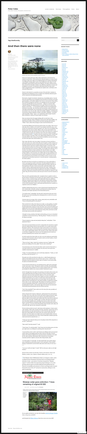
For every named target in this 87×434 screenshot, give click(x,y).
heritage (63, 129)
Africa (9, 61)
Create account (65, 163)
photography (64, 142)
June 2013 (64, 98)
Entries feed (64, 165)
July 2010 (64, 113)
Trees (63, 153)
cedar (16, 61)
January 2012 (64, 104)
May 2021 (64, 70)
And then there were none (24, 46)
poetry (63, 144)
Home (72, 9)
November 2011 (65, 107)
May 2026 (64, 65)
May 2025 (64, 66)
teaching (64, 149)
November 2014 (65, 86)
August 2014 (64, 88)
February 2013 (64, 99)
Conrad (9, 62)
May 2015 (64, 82)
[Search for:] (69, 40)
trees (63, 152)
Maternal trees (65, 49)
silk (63, 148)
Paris (63, 137)
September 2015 (65, 81)
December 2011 (65, 106)
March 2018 (64, 75)
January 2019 (64, 73)
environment (15, 56)
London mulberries (49, 9)
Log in (63, 164)
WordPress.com (65, 168)
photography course (66, 143)
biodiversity (10, 56)
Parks (63, 139)
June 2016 (64, 80)
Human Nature (65, 132)
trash (63, 150)
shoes (63, 147)
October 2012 (64, 101)
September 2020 (65, 71)
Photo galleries (66, 9)
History (63, 130)
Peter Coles (13, 9)
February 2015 (65, 85)
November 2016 (65, 77)
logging (12, 63)
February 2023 (65, 67)
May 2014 (64, 91)
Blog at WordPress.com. (17, 428)
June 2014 (64, 90)
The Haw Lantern (65, 50)
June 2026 (64, 63)
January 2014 (64, 95)
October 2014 (64, 87)
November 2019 (65, 72)
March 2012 (64, 103)
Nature (13, 58)
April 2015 (64, 83)
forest (9, 63)
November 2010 (65, 109)
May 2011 (64, 108)
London (63, 133)
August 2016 (64, 78)
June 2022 (64, 68)
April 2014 (64, 92)
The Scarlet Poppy (65, 51)
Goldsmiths (64, 128)
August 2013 (64, 96)
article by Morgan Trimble (51, 413)
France (63, 127)
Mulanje (12, 64)
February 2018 (65, 76)
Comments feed (65, 166)
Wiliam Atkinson (34, 418)
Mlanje (9, 64)
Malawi (15, 63)
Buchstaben (64, 52)
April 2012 (64, 102)
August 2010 (64, 112)
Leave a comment (11, 68)
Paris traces (58, 9)
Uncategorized (11, 59)
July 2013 (64, 97)
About (77, 9)
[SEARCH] (78, 40)
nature (16, 64)
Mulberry (64, 134)
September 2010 (65, 111)
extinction (10, 58)
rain (63, 145)
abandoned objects (65, 122)
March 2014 (64, 93)
